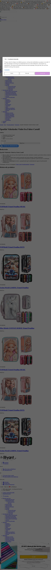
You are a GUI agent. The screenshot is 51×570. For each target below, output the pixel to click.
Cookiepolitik (6, 69)
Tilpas (11, 73)
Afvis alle (27, 73)
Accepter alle (42, 73)
